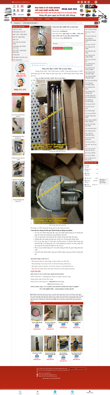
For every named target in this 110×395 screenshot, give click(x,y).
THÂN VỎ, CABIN (17, 29)
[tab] (39, 65)
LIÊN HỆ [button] (47, 19)
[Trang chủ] (14, 19)
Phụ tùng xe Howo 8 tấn (90, 32)
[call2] (20, 84)
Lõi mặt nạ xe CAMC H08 (37, 353)
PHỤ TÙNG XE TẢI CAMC (90, 47)
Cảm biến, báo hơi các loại (91, 145)
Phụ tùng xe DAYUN (90, 153)
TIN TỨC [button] (39, 19)
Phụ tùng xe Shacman (90, 36)
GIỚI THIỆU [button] (21, 19)
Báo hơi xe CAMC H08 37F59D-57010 (50, 323)
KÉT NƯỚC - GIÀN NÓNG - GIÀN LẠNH (20, 51)
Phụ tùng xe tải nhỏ (90, 104)
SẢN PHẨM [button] (30, 19)
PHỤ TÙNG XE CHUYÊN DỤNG (19, 43)
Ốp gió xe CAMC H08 (63, 322)
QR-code (73, 368)
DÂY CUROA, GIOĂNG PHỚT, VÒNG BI (91, 120)
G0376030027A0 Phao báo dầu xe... (18, 137)
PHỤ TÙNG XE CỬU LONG (90, 52)
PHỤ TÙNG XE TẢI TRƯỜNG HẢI (90, 64)
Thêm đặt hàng (58, 48)
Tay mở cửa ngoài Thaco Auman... (18, 115)
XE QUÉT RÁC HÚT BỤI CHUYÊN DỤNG (90, 96)
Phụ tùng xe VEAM (90, 155)
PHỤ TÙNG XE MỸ (90, 111)
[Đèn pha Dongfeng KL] (18, 169)
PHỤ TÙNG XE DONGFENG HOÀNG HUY (90, 40)
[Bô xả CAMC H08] (77, 313)
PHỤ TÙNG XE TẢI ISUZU (90, 88)
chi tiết (37, 325)
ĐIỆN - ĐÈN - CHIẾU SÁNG (20, 34)
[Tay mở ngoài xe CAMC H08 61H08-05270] (63, 343)
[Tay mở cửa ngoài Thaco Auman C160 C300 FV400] (18, 104)
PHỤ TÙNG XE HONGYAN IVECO (89, 134)
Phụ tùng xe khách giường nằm (90, 138)
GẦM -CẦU (15, 39)
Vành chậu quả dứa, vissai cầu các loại (90, 149)
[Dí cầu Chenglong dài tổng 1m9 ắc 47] (18, 189)
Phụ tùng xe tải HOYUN (91, 80)
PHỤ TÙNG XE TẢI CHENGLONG (90, 92)
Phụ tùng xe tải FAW (90, 113)
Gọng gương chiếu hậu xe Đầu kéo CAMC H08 (50, 353)
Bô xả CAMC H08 (77, 322)
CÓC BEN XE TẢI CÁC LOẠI (20, 57)
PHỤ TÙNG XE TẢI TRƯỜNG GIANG (90, 73)
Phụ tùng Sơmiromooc (90, 128)
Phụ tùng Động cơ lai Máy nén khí (90, 158)
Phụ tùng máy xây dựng (89, 107)
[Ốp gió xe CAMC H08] (63, 313)
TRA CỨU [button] (55, 19)
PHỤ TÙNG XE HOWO (91, 29)
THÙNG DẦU (16, 55)
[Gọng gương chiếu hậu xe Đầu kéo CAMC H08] (50, 343)
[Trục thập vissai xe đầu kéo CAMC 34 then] (77, 343)
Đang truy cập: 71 (82, 368)
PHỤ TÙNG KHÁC (17, 60)
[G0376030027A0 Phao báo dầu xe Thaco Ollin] (18, 125)
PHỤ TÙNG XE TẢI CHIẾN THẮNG (90, 56)
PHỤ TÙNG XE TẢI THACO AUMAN (90, 68)
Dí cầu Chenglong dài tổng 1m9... (18, 200)
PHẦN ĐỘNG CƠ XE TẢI (19, 32)
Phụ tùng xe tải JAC (90, 44)
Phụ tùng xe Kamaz (90, 142)
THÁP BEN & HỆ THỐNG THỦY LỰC (19, 47)
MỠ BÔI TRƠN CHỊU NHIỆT (90, 116)
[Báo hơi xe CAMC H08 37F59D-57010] (50, 313)
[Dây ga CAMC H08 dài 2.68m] (37, 313)
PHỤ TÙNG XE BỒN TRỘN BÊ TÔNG (90, 77)
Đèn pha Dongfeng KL (18, 179)
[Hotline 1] (20, 69)
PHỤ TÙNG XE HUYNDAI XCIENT (89, 83)
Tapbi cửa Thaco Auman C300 (18, 158)
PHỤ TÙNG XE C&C (90, 131)
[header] (55, 10)
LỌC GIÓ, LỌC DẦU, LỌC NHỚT (90, 125)
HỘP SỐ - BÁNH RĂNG (19, 37)
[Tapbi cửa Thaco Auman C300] (18, 147)
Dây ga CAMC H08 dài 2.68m (37, 323)
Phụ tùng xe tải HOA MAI (90, 60)
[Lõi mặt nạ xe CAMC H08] (37, 343)
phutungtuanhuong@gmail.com (22, 2)
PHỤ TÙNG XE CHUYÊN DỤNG (89, 100)
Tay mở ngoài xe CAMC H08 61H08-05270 (63, 354)
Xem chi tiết (103, 182)
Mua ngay (69, 48)
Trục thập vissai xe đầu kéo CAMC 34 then (76, 353)
